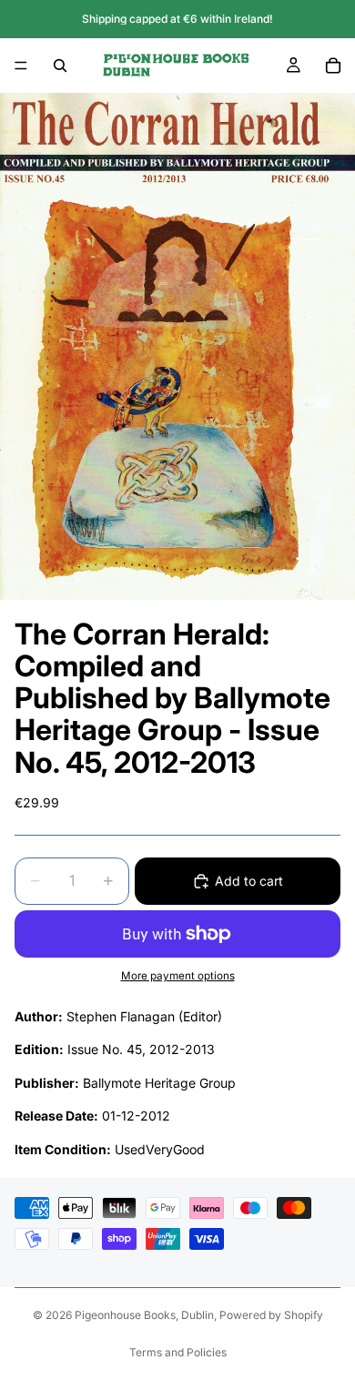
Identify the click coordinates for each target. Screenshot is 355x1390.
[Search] (60, 66)
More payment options (178, 975)
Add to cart (249, 880)
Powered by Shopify (271, 1315)
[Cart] (333, 66)
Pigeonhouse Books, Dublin (144, 1315)
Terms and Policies (178, 1352)
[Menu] (21, 65)
